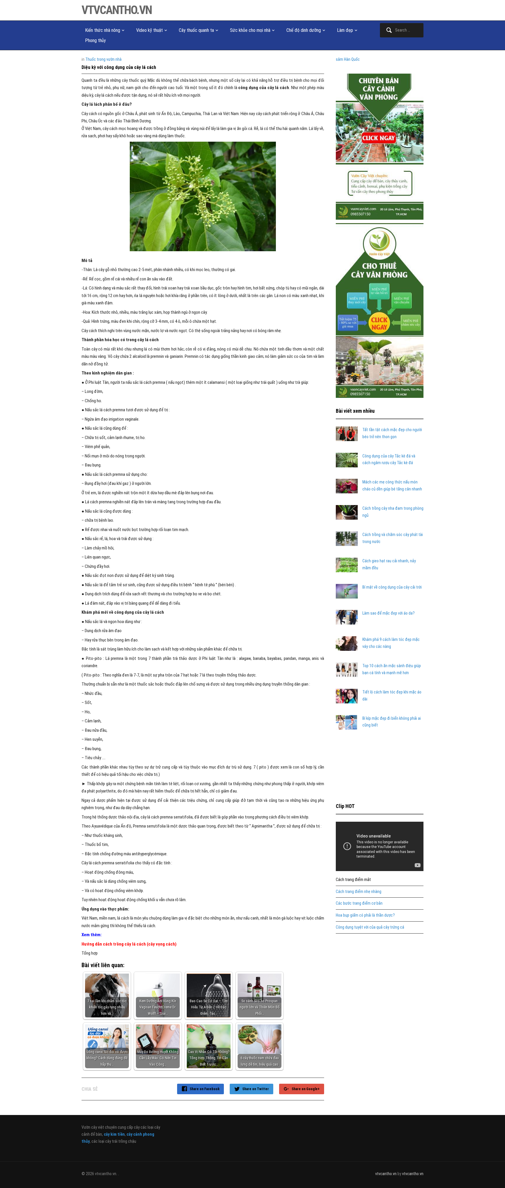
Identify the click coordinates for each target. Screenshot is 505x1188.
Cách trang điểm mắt (353, 879)
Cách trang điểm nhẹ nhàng (358, 891)
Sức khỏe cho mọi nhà (250, 30)
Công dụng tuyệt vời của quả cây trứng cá (370, 927)
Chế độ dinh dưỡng (303, 30)
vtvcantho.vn (117, 10)
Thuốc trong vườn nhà (103, 59)
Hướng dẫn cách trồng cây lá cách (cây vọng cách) (129, 944)
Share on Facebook (204, 1089)
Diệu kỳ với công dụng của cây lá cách (119, 67)
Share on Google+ (306, 1089)
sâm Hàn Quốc (348, 59)
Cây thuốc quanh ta (196, 30)
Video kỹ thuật (149, 30)
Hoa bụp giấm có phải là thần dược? (365, 915)
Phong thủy (95, 40)
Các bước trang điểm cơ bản (359, 903)
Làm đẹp (345, 30)
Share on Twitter (255, 1089)
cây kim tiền (114, 1134)
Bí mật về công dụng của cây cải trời (392, 587)
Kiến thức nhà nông (102, 30)
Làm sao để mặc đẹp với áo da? (388, 613)
